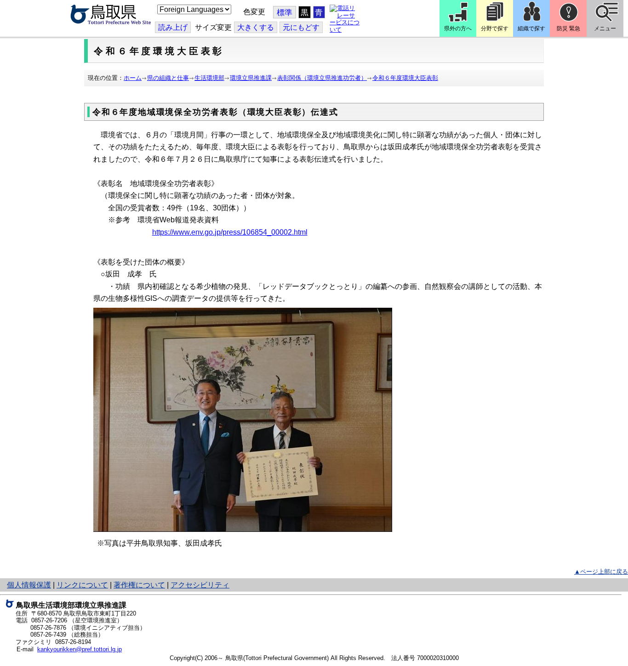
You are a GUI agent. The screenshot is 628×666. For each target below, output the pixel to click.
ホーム (133, 77)
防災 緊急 (568, 28)
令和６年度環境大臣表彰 (405, 77)
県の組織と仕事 (168, 77)
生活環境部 (209, 77)
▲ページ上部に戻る (601, 571)
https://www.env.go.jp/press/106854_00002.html (230, 232)
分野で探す (494, 28)
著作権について (139, 585)
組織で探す (531, 28)
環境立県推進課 (251, 77)
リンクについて (82, 585)
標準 (284, 12)
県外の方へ (458, 28)
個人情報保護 (29, 585)
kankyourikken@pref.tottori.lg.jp (79, 649)
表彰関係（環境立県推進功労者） (322, 77)
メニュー (605, 28)
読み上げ (173, 27)
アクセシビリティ (200, 585)
